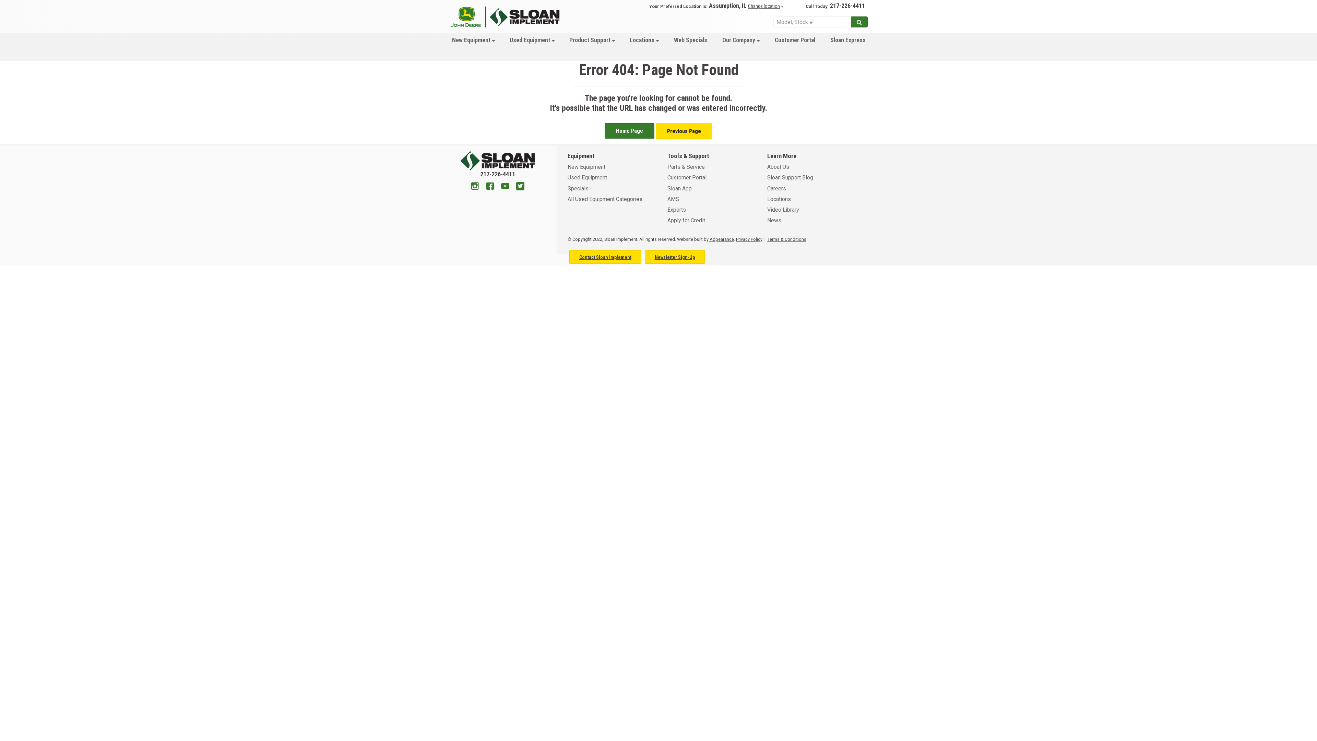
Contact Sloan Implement (605, 257)
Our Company (739, 40)
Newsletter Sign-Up (675, 257)
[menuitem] (473, 47)
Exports (676, 210)
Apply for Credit (686, 220)
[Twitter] (520, 187)
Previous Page (684, 131)
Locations (643, 40)
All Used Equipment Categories (605, 199)
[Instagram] (475, 187)
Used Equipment (530, 40)
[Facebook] (490, 187)
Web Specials (690, 40)
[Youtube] (505, 187)
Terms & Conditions (787, 239)
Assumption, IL (728, 5)
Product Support (590, 40)
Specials (578, 188)
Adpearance (722, 239)
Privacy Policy (749, 239)
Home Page (629, 131)
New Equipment (472, 40)
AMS (673, 199)
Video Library (783, 210)
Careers (776, 188)
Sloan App (679, 188)
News (774, 220)
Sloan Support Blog (790, 177)
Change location (764, 6)
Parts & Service (686, 167)
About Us (778, 167)
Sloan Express (848, 40)
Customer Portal (795, 40)
